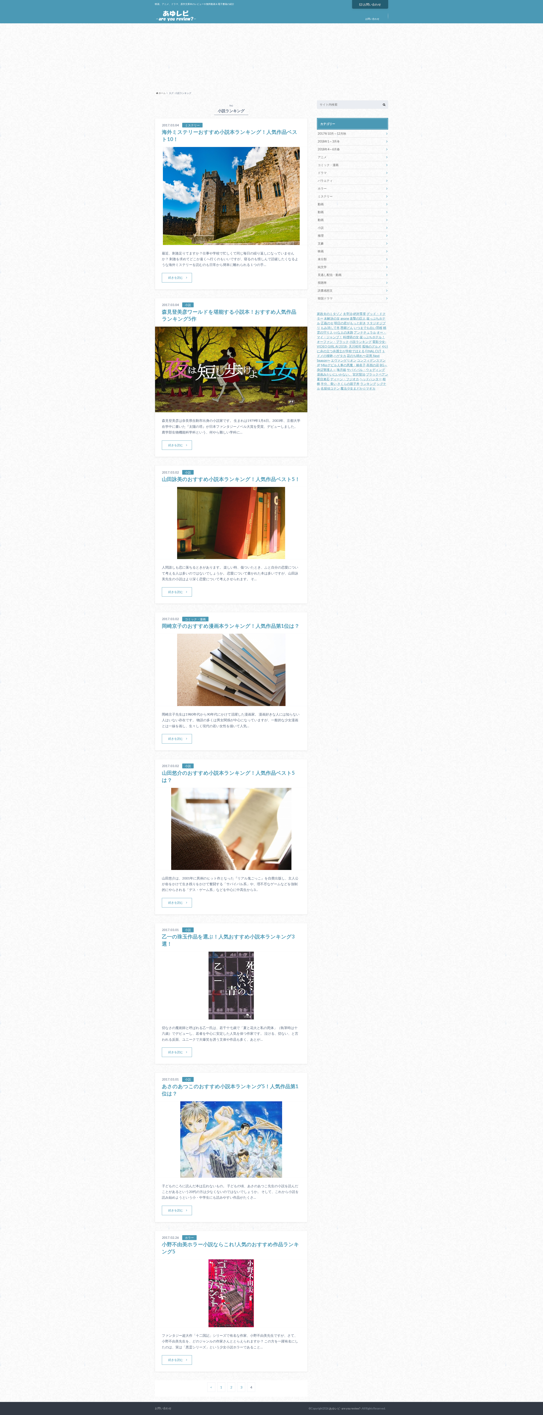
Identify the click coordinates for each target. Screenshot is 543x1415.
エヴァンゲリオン (343, 360)
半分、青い (329, 384)
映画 (321, 251)
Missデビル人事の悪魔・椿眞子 (343, 365)
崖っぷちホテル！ (372, 337)
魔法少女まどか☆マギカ (357, 388)
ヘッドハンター (371, 379)
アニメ (322, 157)
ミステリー (325, 196)
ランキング (368, 384)
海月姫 (341, 370)
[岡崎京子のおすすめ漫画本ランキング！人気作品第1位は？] (231, 703)
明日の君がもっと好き (350, 323)
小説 (321, 227)
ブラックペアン (377, 374)
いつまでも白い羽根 (368, 328)
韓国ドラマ (325, 298)
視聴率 (322, 282)
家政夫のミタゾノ (329, 314)
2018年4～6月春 (329, 149)
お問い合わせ (372, 4)
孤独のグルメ (371, 346)
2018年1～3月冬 (329, 141)
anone (344, 318)
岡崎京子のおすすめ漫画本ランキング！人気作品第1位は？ (230, 626)
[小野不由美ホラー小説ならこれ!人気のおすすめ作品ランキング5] (231, 1325)
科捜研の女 (351, 337)
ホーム (162, 93)
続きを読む (175, 277)
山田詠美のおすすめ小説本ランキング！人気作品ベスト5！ (231, 479)
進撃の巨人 (358, 318)
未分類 (322, 259)
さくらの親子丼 (348, 384)
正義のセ (327, 323)
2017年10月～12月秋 (332, 133)
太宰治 (348, 314)
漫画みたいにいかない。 (334, 374)
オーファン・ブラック (333, 342)
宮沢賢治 (359, 374)
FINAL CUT (373, 351)
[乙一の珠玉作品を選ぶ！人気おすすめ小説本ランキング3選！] (231, 1017)
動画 (321, 204)
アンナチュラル (365, 332)
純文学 (322, 267)
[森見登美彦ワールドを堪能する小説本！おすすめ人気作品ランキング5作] (231, 410)
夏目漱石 (323, 379)
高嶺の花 (372, 365)
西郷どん (346, 328)
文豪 (321, 243)
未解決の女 (332, 318)
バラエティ (325, 180)
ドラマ (322, 173)
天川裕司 (355, 346)
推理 (321, 235)
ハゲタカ (339, 356)
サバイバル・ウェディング (366, 370)
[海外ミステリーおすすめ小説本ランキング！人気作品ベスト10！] (231, 242)
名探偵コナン (330, 388)
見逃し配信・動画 (329, 275)
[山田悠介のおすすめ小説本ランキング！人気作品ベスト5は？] (231, 867)
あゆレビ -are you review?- (345, 1408)
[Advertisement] (271, 56)
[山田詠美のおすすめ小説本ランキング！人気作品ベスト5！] (231, 556)
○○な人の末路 (343, 332)
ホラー (322, 188)
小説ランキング (360, 342)
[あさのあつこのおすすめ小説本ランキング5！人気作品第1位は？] (231, 1175)
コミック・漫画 (328, 165)
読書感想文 (325, 290)
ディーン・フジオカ (344, 379)
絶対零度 (359, 314)
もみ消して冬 (330, 328)
